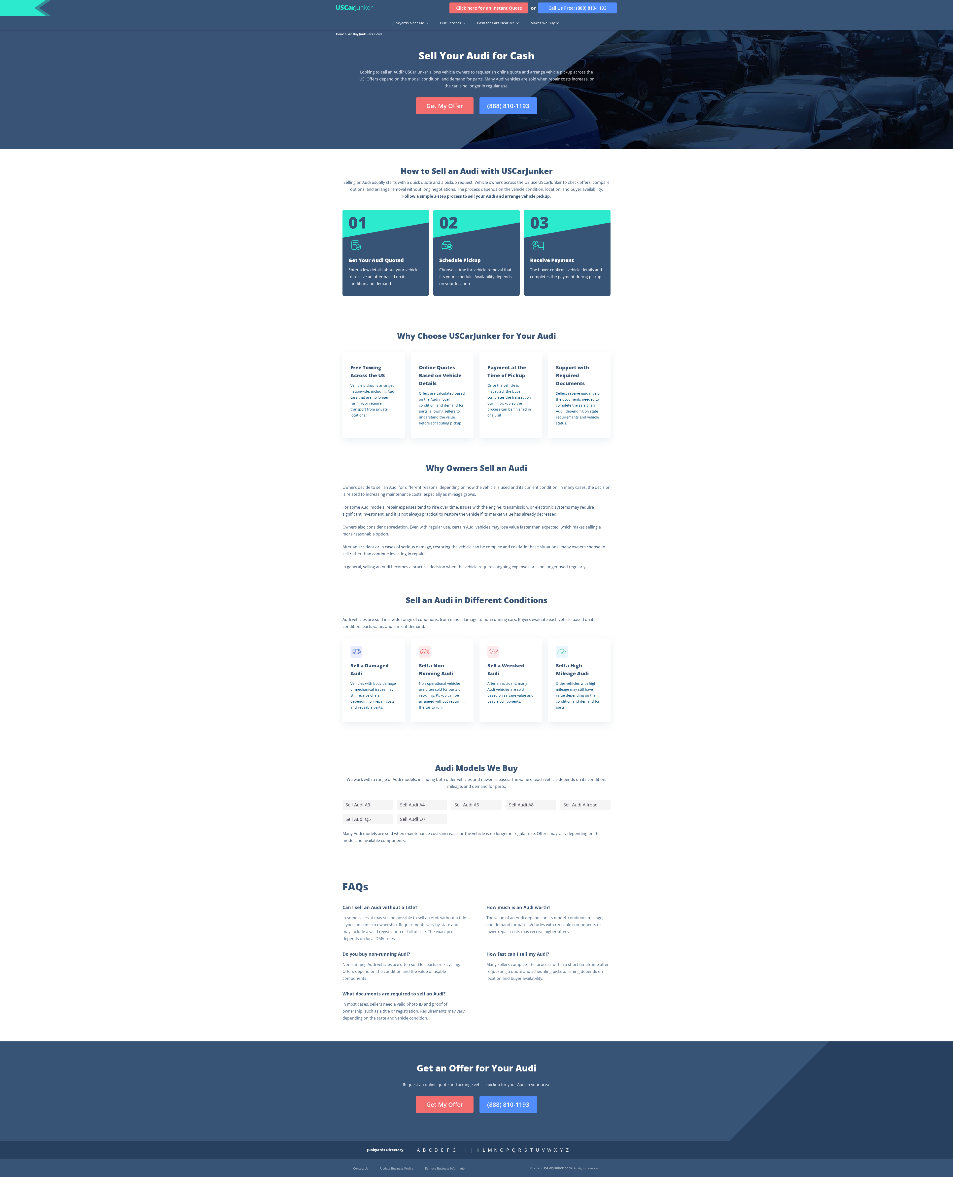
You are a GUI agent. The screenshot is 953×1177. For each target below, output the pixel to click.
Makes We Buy (543, 23)
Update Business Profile (396, 1168)
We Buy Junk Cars (360, 34)
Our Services (450, 23)
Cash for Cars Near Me (496, 23)
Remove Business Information (445, 1168)
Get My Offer (444, 106)
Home (340, 34)
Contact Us (360, 1168)
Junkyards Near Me (408, 23)
